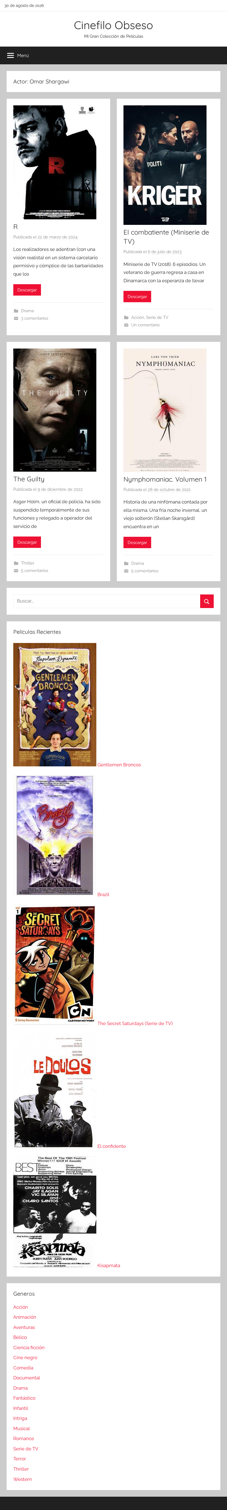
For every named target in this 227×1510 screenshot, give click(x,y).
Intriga (20, 1418)
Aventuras (24, 1327)
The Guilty (29, 479)
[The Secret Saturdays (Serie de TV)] (55, 1023)
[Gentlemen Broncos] (55, 764)
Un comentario (145, 324)
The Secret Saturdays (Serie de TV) (135, 1023)
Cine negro (25, 1357)
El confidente (111, 1146)
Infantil (20, 1408)
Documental (26, 1378)
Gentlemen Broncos (119, 764)
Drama (27, 310)
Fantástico (24, 1398)
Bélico (20, 1337)
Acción (137, 317)
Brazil (103, 894)
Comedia (23, 1368)
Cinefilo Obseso (113, 25)
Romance (23, 1438)
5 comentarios (34, 570)
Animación (24, 1317)
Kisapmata (108, 1265)
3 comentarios (34, 318)
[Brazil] (55, 894)
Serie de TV (157, 317)
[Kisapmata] (55, 1265)
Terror (19, 1458)
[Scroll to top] (216, 1499)
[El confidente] (55, 1146)
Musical (21, 1428)
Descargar (27, 290)
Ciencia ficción (29, 1347)
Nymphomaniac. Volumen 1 (165, 479)
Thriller (27, 563)
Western (22, 1479)
